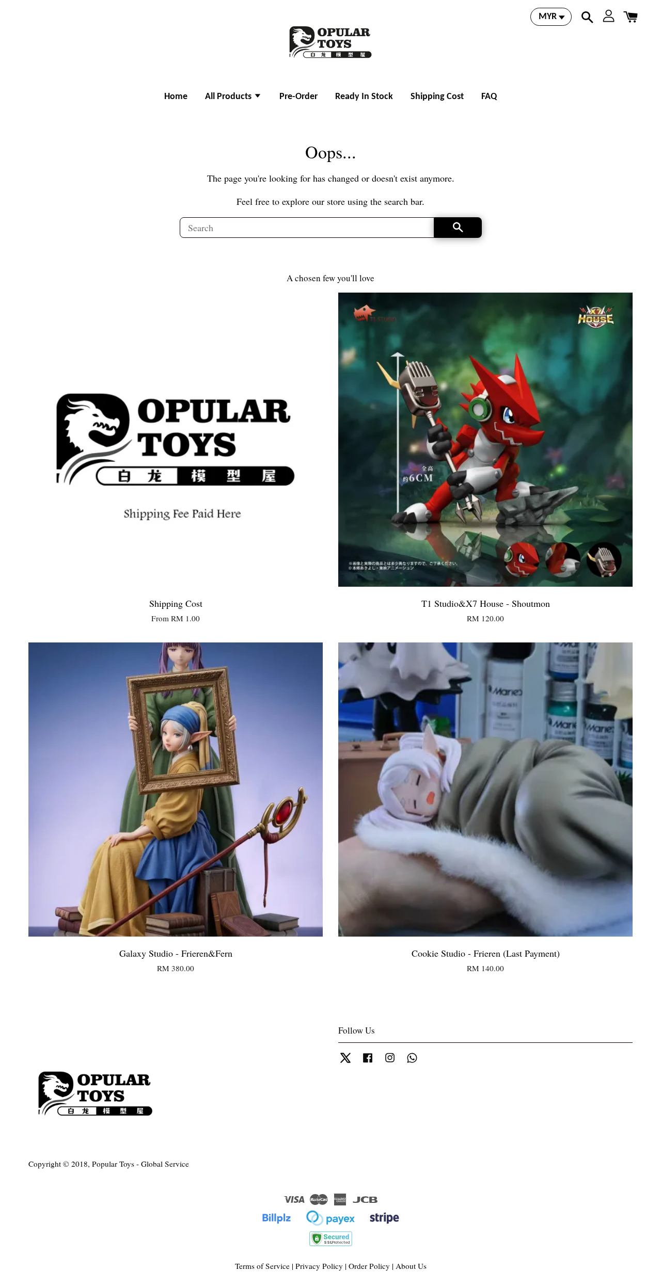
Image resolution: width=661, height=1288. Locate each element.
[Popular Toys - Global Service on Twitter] (345, 1062)
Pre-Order (298, 97)
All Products (229, 97)
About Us (411, 1266)
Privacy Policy (319, 1266)
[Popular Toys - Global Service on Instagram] (390, 1062)
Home (175, 97)
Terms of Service (262, 1266)
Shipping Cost (437, 97)
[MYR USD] (551, 17)
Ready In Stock (364, 97)
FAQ (489, 97)
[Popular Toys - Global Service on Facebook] (367, 1062)
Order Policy (369, 1266)
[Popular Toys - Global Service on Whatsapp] (412, 1062)
